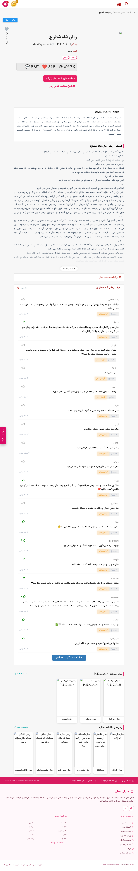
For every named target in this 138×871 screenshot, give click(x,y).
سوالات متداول (125, 853)
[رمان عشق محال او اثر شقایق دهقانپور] (45, 750)
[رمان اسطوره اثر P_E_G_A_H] (67, 697)
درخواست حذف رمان (109, 277)
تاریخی (31, 826)
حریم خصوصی (37, 865)
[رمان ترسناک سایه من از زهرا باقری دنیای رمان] (83, 750)
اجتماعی (31, 830)
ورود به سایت (3, 435)
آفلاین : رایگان (10, 20)
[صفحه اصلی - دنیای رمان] (134, 13)
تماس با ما (7, 865)
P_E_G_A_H (64, 44)
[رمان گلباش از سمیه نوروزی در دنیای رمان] (100, 750)
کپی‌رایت (16, 865)
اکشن (32, 834)
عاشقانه (63, 823)
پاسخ (113, 314)
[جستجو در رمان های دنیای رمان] (127, 6)
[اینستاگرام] (131, 808)
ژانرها (129, 12)
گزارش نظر (103, 314)
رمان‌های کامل (125, 840)
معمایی (31, 823)
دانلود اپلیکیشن (125, 844)
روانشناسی (30, 838)
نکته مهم (24, 288)
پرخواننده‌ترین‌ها (125, 835)
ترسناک (63, 826)
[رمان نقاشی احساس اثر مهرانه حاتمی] (23, 750)
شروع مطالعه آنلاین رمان (61, 86)
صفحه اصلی (126, 823)
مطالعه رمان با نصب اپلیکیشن (60, 78)
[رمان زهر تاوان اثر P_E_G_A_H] (113, 697)
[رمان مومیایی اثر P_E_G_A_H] (90, 697)
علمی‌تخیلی (62, 830)
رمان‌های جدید (125, 831)
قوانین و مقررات (26, 865)
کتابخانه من (127, 827)
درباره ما (128, 848)
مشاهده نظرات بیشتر (69, 657)
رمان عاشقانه (119, 12)
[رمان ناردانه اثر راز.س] (117, 750)
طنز (65, 834)
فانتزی (64, 838)
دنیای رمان (124, 864)
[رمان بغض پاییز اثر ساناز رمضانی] (64, 750)
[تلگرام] (125, 808)
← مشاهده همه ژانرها (58, 843)
